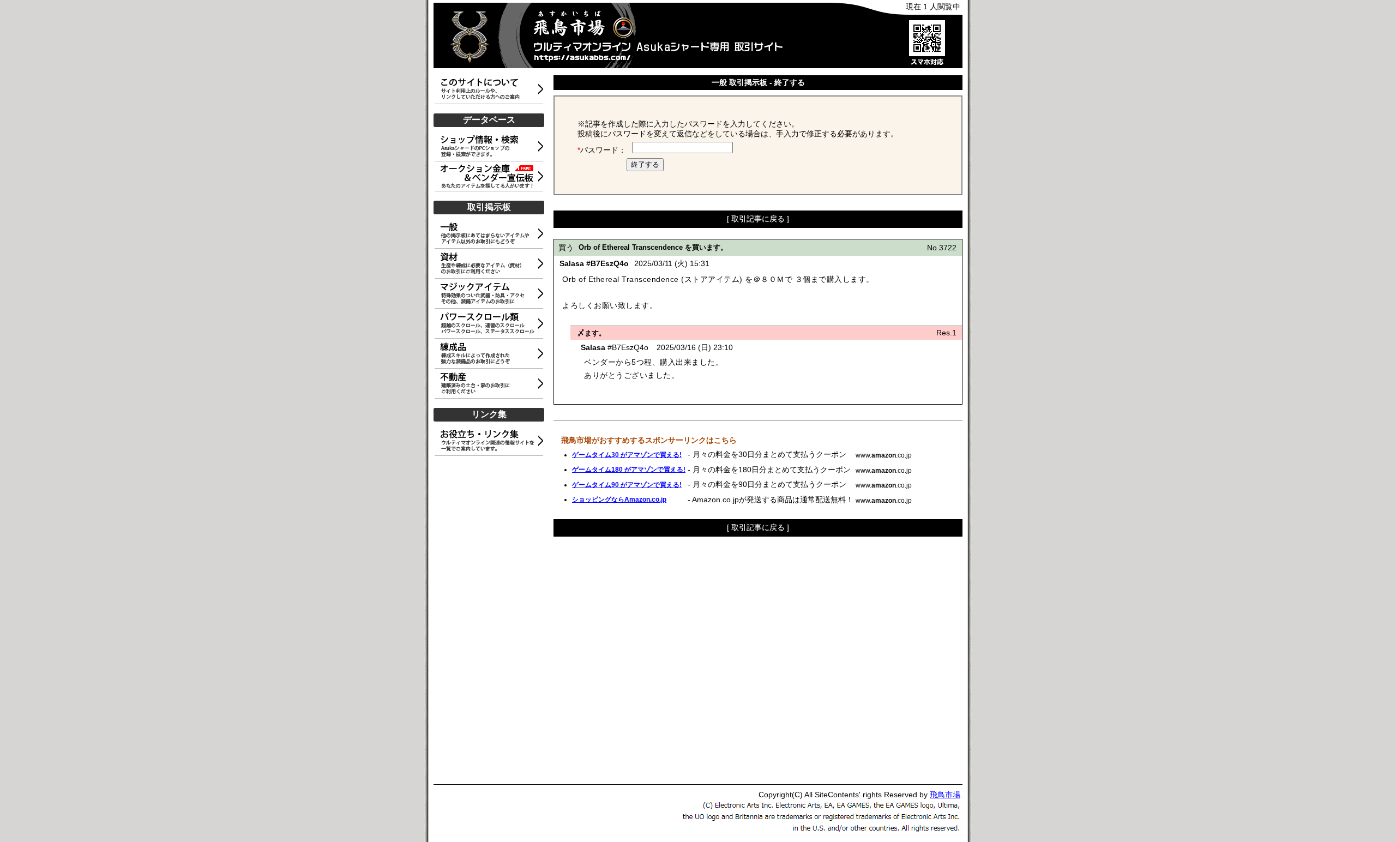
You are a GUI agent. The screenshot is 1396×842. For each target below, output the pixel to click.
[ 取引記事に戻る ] (758, 218)
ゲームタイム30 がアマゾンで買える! (627, 455)
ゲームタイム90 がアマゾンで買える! (627, 485)
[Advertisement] (491, 620)
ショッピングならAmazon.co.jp (619, 499)
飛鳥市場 (945, 794)
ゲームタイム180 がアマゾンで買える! (628, 469)
